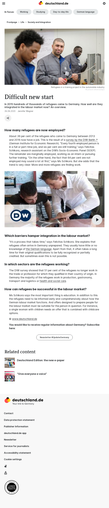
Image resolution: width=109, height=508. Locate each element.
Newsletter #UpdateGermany (54, 337)
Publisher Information (16, 426)
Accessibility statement (17, 452)
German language (86, 12)
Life (22, 22)
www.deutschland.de (24, 318)
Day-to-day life (61, 12)
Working (24, 12)
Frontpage (12, 22)
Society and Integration (39, 22)
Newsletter (10, 439)
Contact (8, 413)
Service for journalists (16, 446)
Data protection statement (19, 420)
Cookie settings (13, 459)
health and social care (53, 280)
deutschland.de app (15, 433)
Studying (40, 12)
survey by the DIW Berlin (80, 139)
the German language (39, 248)
